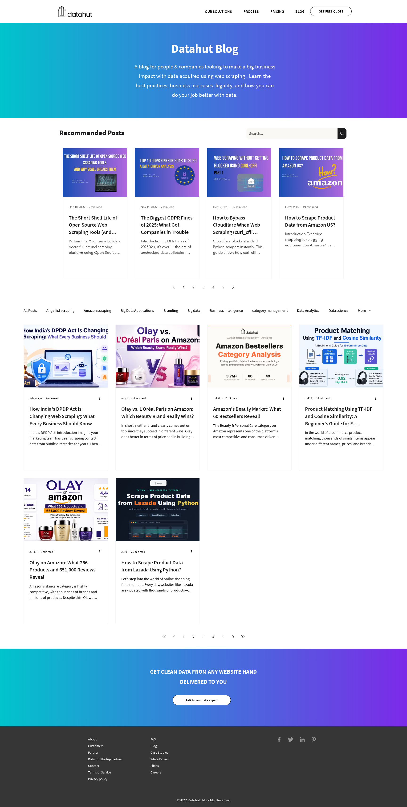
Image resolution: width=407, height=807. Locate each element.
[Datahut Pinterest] (313, 739)
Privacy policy (97, 779)
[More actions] (101, 398)
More (362, 310)
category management (270, 310)
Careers (156, 772)
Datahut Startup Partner (105, 759)
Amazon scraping (97, 310)
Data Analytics (308, 310)
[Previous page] (173, 287)
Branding (170, 310)
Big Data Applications (137, 310)
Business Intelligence (226, 310)
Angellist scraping (60, 310)
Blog (154, 746)
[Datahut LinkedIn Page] (302, 739)
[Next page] (233, 287)
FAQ (153, 739)
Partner (93, 752)
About (92, 739)
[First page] (164, 637)
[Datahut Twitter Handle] (290, 739)
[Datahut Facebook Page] (279, 739)
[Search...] (342, 133)
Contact (93, 766)
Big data (193, 310)
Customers (95, 746)
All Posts (30, 310)
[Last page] (243, 637)
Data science (338, 310)
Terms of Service (99, 772)
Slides (155, 766)
